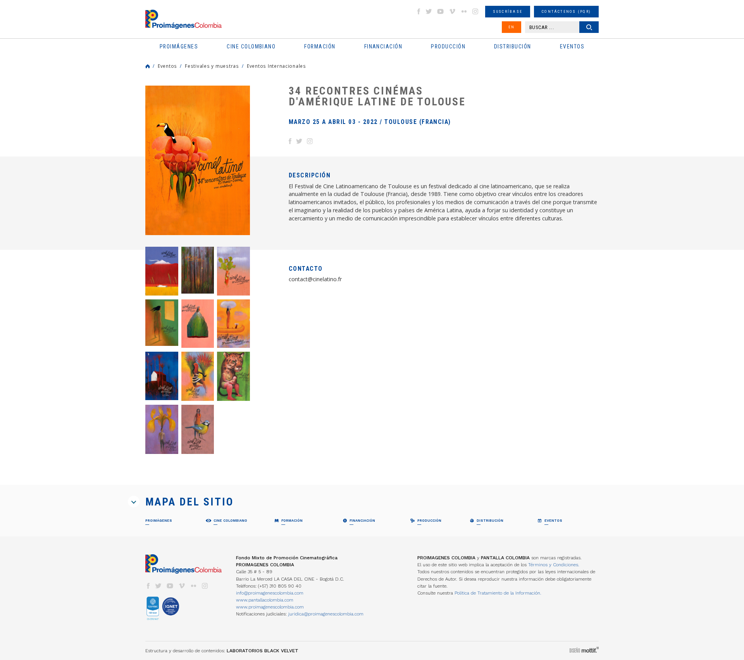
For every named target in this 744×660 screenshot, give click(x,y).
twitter (429, 11)
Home (147, 66)
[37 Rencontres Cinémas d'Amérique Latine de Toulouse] (197, 270)
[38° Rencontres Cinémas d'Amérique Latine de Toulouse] (161, 271)
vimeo (452, 11)
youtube (440, 11)
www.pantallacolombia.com (264, 600)
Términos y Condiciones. (553, 564)
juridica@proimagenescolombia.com (325, 614)
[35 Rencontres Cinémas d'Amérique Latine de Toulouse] (161, 322)
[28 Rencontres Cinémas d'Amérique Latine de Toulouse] (233, 376)
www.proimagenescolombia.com (270, 607)
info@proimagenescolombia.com (269, 593)
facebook (418, 11)
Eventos (167, 66)
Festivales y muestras (212, 66)
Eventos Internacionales (276, 66)
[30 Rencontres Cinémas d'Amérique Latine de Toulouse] (161, 376)
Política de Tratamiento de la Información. (498, 593)
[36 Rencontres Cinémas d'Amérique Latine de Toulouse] (233, 271)
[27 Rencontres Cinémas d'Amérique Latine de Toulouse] (161, 429)
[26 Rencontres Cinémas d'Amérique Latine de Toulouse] (197, 429)
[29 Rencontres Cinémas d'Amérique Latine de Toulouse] (197, 376)
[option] (197, 160)
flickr (464, 11)
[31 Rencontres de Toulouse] (233, 323)
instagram (475, 11)
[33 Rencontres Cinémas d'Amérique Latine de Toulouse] (197, 323)
